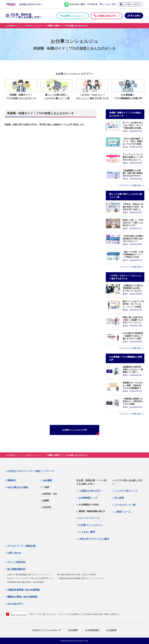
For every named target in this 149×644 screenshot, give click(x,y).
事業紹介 (11, 480)
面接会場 (93, 4)
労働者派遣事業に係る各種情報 (23, 589)
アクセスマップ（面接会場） (22, 545)
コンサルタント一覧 (125, 504)
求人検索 (119, 497)
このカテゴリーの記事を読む (130, 185)
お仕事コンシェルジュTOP (74, 430)
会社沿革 (47, 507)
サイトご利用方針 (16, 562)
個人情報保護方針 (16, 569)
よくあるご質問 (109, 4)
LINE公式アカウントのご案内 (94, 539)
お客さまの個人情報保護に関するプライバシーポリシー (29, 575)
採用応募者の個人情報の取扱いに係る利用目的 (25, 582)
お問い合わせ (14, 552)
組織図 (46, 500)
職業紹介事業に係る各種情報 (22, 596)
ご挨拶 (46, 487)
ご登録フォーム (123, 511)
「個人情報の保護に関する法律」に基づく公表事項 (76, 575)
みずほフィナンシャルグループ (46, 630)
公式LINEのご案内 (77, 4)
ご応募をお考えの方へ (107, 16)
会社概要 (47, 480)
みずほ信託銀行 (92, 630)
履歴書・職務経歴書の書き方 (92, 511)
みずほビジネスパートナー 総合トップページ (30, 471)
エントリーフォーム (89, 518)
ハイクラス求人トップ (126, 490)
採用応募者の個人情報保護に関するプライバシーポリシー (81, 578)
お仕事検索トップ (13, 26)
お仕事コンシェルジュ (73, 16)
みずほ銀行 (73, 630)
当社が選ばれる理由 (17, 487)
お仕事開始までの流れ (89, 504)
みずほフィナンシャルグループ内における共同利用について (30, 578)
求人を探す (135, 15)
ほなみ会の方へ (15, 603)
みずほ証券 (111, 630)
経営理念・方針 (50, 494)
